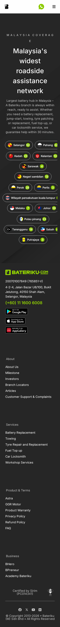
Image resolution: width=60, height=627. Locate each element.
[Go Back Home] (6, 6)
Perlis (48, 187)
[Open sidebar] (54, 7)
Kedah (20, 156)
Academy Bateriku (18, 576)
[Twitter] (27, 610)
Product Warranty (17, 510)
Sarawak (35, 166)
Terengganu (22, 229)
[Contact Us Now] (41, 6)
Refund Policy (15, 522)
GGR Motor (13, 504)
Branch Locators (17, 385)
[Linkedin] (40, 610)
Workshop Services (19, 462)
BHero (9, 564)
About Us (11, 367)
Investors (12, 379)
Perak (23, 187)
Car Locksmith (15, 456)
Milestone (12, 373)
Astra (9, 498)
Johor (49, 208)
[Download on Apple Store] (30, 320)
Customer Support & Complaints (28, 396)
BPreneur (12, 570)
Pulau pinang (35, 219)
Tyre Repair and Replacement (26, 444)
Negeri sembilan (35, 176)
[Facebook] (20, 610)
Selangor (21, 145)
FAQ (8, 528)
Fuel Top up (13, 450)
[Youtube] (33, 610)
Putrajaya (35, 239)
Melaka (22, 208)
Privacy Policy (15, 516)
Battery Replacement (20, 432)
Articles (10, 390)
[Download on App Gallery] (30, 330)
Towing (10, 438)
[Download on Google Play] (30, 311)
